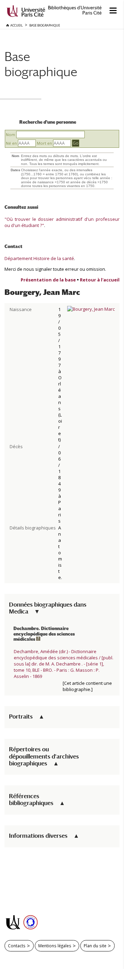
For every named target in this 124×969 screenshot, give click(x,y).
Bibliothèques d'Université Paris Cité (75, 10)
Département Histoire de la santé (39, 258)
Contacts (16, 945)
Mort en (44, 143)
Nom (10, 134)
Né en (11, 143)
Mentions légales (54, 945)
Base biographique (40, 64)
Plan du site (95, 945)
